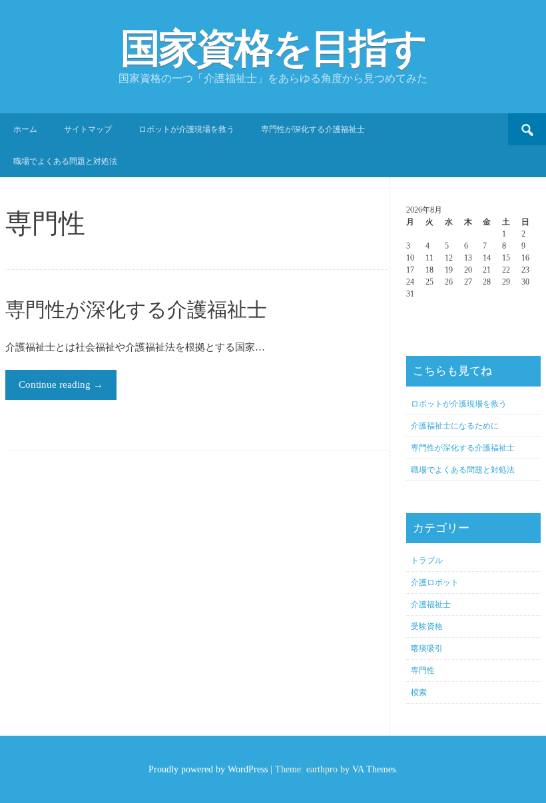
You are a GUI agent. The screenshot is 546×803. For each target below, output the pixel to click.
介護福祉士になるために (455, 425)
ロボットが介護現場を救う (186, 129)
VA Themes (374, 769)
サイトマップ (88, 129)
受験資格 (427, 626)
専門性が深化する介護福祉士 (313, 129)
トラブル (427, 560)
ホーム (25, 129)
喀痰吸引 (427, 648)
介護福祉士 (431, 604)
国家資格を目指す (273, 49)
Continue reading (61, 384)
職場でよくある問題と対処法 (65, 161)
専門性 (423, 670)
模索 (419, 692)
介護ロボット (435, 582)
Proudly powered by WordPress (208, 769)
